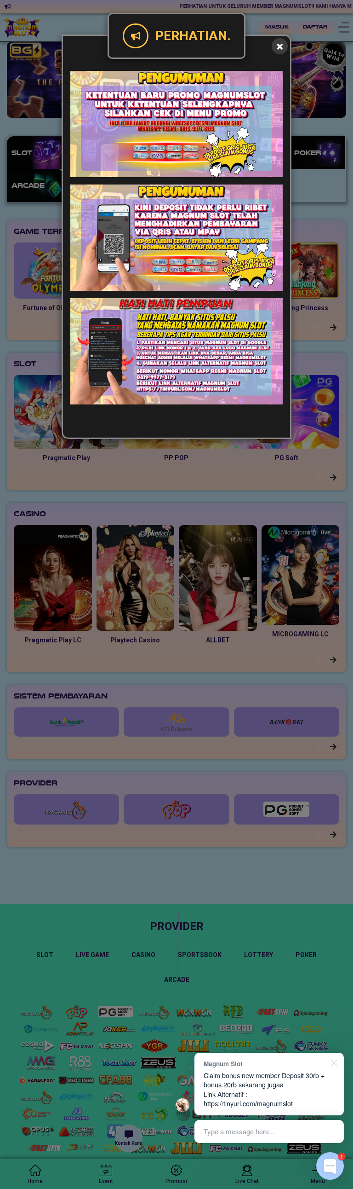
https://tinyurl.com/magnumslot (248, 1103)
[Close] (280, 46)
